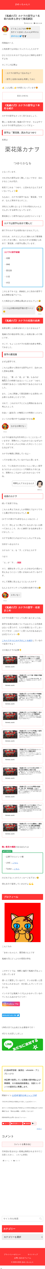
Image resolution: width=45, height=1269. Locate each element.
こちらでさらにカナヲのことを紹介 (17, 640)
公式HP (15, 1095)
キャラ (7, 1123)
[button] (40, 1218)
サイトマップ (33, 1254)
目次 (19, 96)
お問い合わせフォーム (22, 1258)
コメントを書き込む (22, 1144)
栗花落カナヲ (17, 1123)
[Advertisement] (22, 1191)
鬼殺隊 (28, 1123)
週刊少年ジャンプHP (28, 1095)
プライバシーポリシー (12, 1254)
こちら (15, 863)
